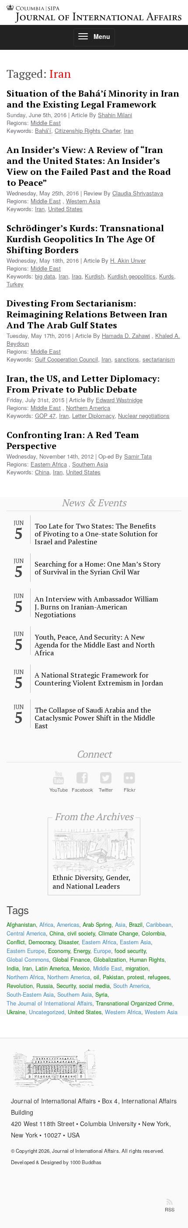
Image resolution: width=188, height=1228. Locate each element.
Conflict (16, 942)
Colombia (153, 933)
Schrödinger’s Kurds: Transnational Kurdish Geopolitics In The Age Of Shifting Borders (85, 239)
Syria (101, 994)
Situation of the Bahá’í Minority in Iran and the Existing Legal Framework (93, 98)
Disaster (68, 942)
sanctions (127, 359)
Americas (68, 925)
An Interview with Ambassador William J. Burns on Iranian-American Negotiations (96, 607)
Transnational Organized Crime (134, 1003)
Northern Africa (25, 977)
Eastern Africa (49, 464)
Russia (44, 986)
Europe (102, 951)
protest (135, 977)
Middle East (46, 122)
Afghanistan (21, 925)
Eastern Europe (26, 951)
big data (45, 276)
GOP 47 (45, 415)
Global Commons (28, 960)
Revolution (20, 986)
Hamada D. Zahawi (126, 335)
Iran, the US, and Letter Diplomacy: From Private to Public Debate (83, 383)
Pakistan (113, 977)
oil (96, 977)
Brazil (136, 925)
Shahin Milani (115, 115)
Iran (128, 130)
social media (94, 986)
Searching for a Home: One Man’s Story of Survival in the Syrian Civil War (97, 568)
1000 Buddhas (85, 1161)
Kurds (166, 276)
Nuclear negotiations (144, 415)
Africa (46, 925)
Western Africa (123, 1012)
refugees (158, 977)
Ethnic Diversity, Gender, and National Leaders (91, 882)
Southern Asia (90, 464)
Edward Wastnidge (119, 400)
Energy (81, 951)
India (13, 968)
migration (136, 968)
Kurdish (94, 276)
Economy (59, 951)
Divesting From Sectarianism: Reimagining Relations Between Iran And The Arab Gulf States (87, 314)
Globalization (110, 960)
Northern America (88, 408)
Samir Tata (138, 456)
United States (65, 209)
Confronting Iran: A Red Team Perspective (73, 440)
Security (66, 986)
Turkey (15, 284)
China (42, 472)
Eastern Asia (135, 942)
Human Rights (146, 960)
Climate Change (118, 933)
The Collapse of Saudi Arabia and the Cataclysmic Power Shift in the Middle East (95, 718)
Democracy (41, 942)
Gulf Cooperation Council (66, 359)
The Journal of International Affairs (49, 1003)
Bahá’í (43, 130)
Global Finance (71, 960)
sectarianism (159, 359)
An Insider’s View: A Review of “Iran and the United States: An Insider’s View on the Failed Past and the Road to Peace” (89, 166)
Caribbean (158, 925)
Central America (26, 933)
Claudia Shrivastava (137, 193)
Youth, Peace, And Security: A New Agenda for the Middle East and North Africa (95, 645)
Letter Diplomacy (93, 415)
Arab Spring (97, 925)
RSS (169, 1209)
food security (130, 951)
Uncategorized (46, 1012)
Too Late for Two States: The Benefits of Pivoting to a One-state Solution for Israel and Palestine (96, 534)
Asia (120, 925)
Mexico (81, 968)
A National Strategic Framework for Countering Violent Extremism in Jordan (99, 679)
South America (131, 986)
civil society (81, 933)
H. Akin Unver (128, 260)
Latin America (52, 968)
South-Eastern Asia (30, 994)
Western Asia (83, 201)
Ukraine (16, 1012)
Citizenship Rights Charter (87, 130)
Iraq (76, 276)
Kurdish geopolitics (132, 276)
